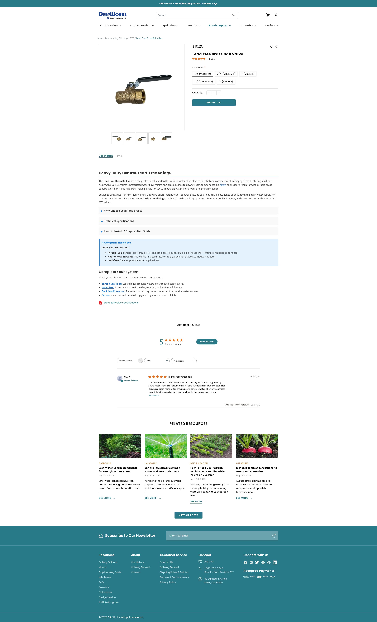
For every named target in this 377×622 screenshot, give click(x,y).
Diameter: (199, 67)
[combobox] (157, 360)
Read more (154, 395)
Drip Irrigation (108, 25)
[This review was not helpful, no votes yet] (257, 404)
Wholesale (105, 577)
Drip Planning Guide (110, 572)
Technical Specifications (119, 221)
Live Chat (209, 561)
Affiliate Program (109, 602)
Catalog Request (140, 567)
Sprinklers (169, 25)
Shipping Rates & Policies (174, 572)
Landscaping (218, 25)
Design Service (107, 597)
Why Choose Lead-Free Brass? (123, 210)
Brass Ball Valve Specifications (121, 302)
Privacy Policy (168, 582)
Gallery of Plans (108, 562)
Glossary (104, 587)
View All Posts (188, 515)
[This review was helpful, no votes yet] (252, 404)
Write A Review (207, 341)
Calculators (105, 592)
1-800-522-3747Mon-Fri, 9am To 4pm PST (219, 570)
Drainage (271, 25)
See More (105, 498)
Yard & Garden (140, 25)
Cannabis (246, 25)
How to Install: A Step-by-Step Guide (127, 231)
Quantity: (197, 92)
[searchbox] (127, 360)
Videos (102, 567)
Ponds (192, 25)
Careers (135, 572)
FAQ (101, 582)
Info (119, 156)
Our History (137, 562)
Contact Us (166, 562)
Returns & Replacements (174, 577)
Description (106, 156)
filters (223, 184)
